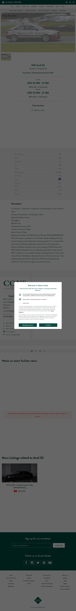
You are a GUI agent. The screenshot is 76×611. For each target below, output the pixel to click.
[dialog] (38, 305)
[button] (38, 303)
